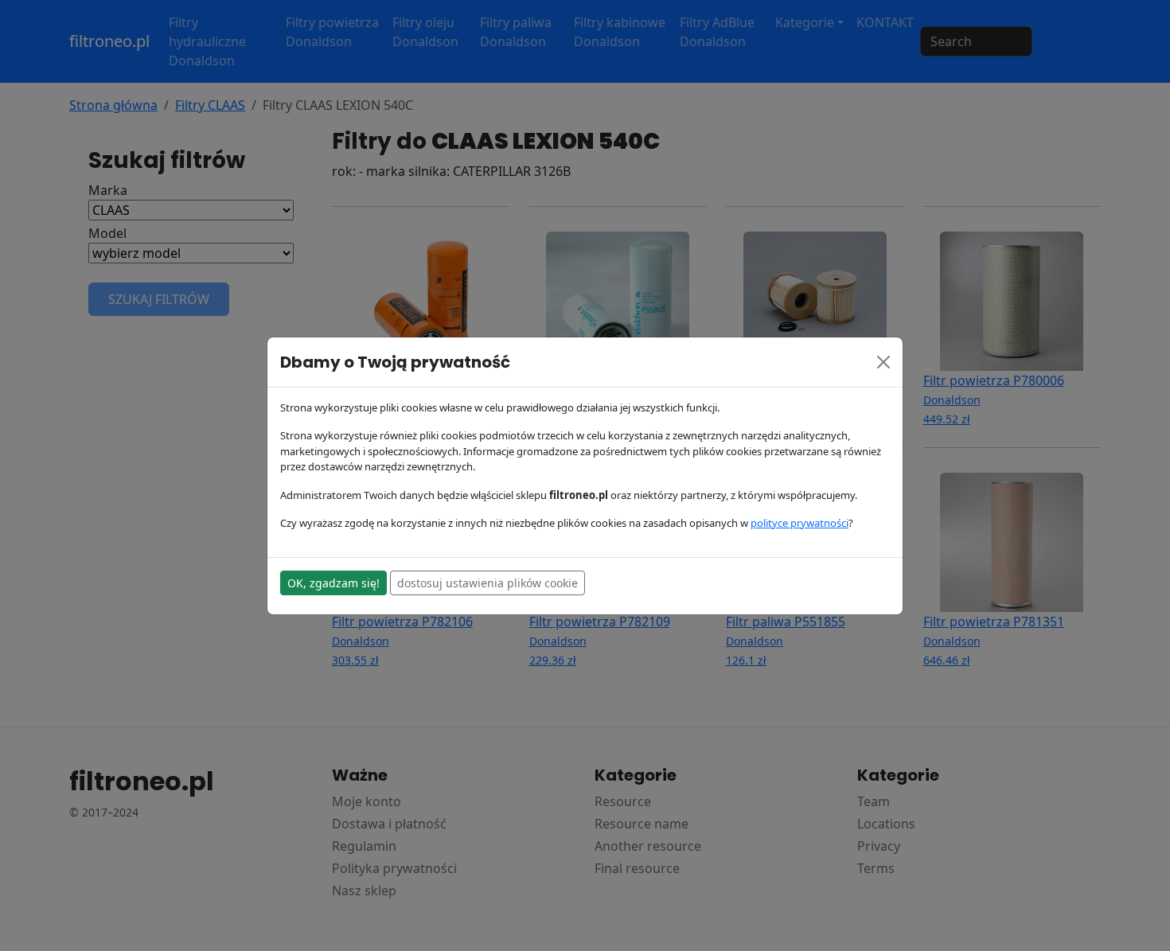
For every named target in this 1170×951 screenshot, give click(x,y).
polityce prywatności (799, 523)
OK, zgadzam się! (333, 582)
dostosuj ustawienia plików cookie (487, 582)
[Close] (883, 362)
